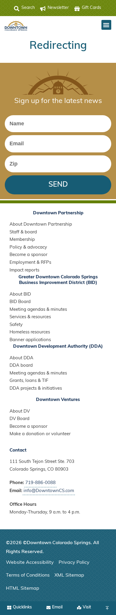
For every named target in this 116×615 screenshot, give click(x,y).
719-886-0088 (40, 483)
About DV (20, 411)
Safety (16, 325)
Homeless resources (30, 332)
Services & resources (30, 317)
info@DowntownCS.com (48, 491)
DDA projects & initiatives (36, 388)
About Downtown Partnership (41, 224)
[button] (106, 25)
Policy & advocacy (28, 247)
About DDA (21, 358)
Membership (22, 240)
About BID (20, 294)
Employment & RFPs (30, 262)
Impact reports (24, 270)
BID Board (20, 302)
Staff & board (23, 232)
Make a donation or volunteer (40, 434)
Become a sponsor (28, 255)
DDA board (21, 365)
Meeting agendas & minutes (38, 310)
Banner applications (30, 340)
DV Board (19, 419)
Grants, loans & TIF (29, 381)
